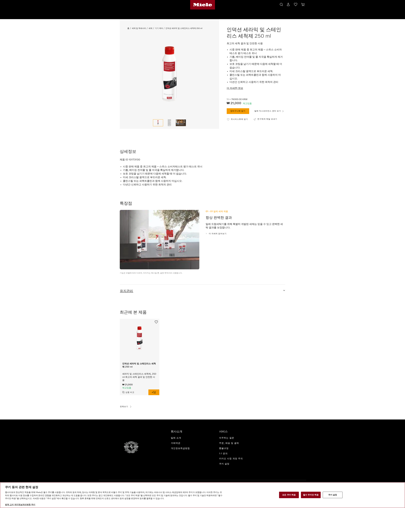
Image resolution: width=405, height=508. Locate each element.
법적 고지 (9, 505)
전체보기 (124, 407)
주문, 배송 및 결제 (229, 443)
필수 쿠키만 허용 (311, 495)
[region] (202, 495)
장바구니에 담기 (237, 111)
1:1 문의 (223, 454)
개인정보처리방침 (22, 505)
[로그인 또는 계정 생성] (288, 5)
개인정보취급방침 (180, 448)
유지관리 (126, 291)
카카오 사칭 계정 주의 (231, 459)
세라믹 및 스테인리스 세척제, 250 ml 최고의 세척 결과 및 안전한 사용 (139, 377)
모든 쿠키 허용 (289, 495)
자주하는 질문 (226, 438)
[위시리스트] (295, 5)
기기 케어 (159, 28)
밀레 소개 (176, 438)
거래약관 (175, 443)
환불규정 (224, 448)
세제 (150, 28)
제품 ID (124, 160)
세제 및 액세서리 (139, 28)
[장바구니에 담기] (153, 392)
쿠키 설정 (332, 495)
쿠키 (33, 505)
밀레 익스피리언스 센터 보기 (267, 111)
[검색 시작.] (281, 4)
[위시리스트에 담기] (156, 321)
